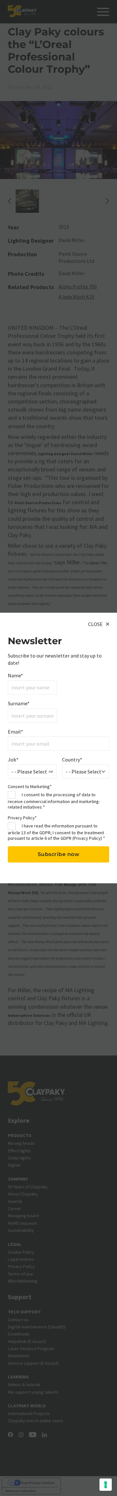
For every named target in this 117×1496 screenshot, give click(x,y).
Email (15, 731)
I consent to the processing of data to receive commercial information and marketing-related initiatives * (54, 800)
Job (13, 759)
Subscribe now (59, 854)
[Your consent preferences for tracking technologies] (105, 1484)
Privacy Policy (87, 838)
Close (95, 624)
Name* (15, 675)
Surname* (19, 703)
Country (72, 759)
